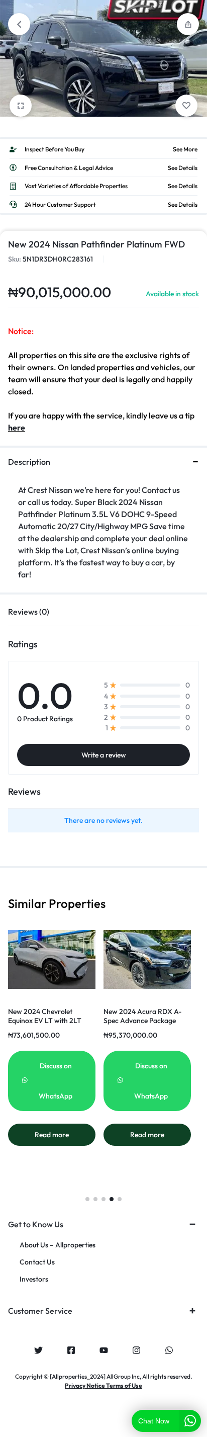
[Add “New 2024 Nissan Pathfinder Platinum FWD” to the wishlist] (186, 106)
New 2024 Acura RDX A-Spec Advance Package (142, 1016)
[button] (87, 1199)
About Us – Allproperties (57, 1245)
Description (29, 462)
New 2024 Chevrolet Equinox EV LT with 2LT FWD (44, 1020)
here (16, 427)
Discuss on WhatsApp (55, 1081)
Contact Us (37, 1262)
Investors (34, 1279)
